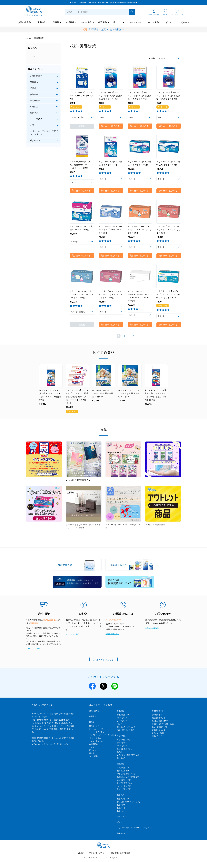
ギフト (168, 22)
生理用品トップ (123, 767)
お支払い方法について (160, 721)
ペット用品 (153, 22)
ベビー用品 (86, 22)
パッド (119, 724)
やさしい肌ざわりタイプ (126, 774)
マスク (91, 747)
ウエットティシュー (96, 741)
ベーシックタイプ (124, 786)
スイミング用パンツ (124, 749)
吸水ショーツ (122, 811)
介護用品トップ (123, 715)
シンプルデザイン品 (124, 783)
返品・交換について (159, 727)
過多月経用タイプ (124, 780)
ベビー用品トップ (124, 739)
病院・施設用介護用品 (125, 730)
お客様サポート (158, 711)
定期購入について (158, 730)
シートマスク (135, 22)
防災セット (184, 22)
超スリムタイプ (123, 771)
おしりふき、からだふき (126, 727)
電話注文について (158, 718)
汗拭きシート (94, 750)
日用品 (56, 22)
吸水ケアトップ (123, 798)
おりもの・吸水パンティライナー (129, 802)
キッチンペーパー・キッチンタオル (102, 735)
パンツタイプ (122, 718)
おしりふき (121, 758)
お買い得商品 (24, 22)
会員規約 (80, 853)
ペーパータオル (95, 738)
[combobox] (100, 12)
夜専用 (119, 752)
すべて (32, 56)
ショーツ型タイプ (124, 789)
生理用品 (102, 22)
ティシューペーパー (96, 729)
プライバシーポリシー (97, 853)
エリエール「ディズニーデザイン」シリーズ (44, 133)
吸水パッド (121, 808)
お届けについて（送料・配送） (163, 724)
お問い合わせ (157, 736)
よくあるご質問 (158, 733)
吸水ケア (117, 22)
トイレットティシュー (97, 732)
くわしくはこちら (33, 648)
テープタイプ (122, 721)
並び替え (152, 58)
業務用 (91, 753)
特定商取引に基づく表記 (120, 853)
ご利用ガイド (157, 715)
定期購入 (41, 22)
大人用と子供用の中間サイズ (128, 755)
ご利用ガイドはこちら (102, 659)
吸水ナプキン (122, 805)
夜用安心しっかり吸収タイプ (128, 777)
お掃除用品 (93, 744)
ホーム (28, 38)
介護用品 (70, 22)
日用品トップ (94, 726)
